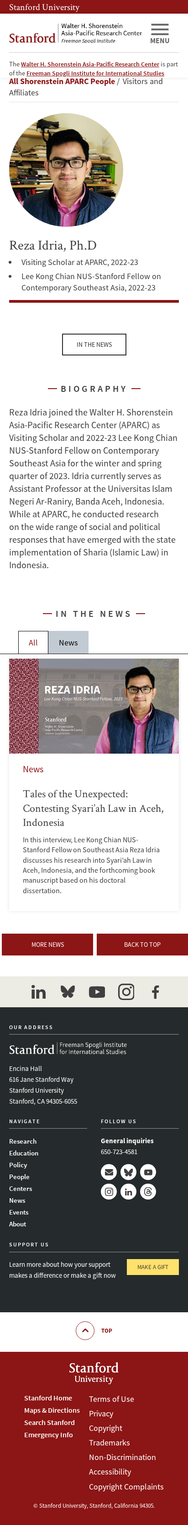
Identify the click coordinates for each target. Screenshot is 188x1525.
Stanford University (44, 7)
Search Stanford (49, 1422)
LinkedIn (128, 1192)
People (19, 1176)
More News (47, 944)
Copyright (105, 1428)
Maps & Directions (52, 1410)
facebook (155, 992)
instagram (126, 992)
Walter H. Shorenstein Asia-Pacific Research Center (90, 64)
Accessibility (110, 1471)
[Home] (75, 33)
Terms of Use (111, 1399)
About (17, 1224)
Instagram (109, 1192)
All (33, 642)
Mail (109, 1172)
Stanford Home (48, 1397)
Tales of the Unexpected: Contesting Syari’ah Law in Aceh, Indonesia (94, 785)
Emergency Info (48, 1434)
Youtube (148, 1172)
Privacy (101, 1413)
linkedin (38, 992)
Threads (148, 1192)
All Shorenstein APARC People (62, 81)
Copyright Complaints (126, 1486)
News (68, 642)
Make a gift (152, 1267)
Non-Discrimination (122, 1457)
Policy (18, 1164)
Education (23, 1153)
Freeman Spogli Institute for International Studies (95, 73)
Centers (20, 1188)
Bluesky (128, 1172)
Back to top (142, 944)
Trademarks (109, 1442)
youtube (97, 992)
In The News (94, 344)
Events (18, 1212)
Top (106, 1331)
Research (23, 1141)
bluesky (67, 992)
